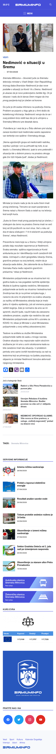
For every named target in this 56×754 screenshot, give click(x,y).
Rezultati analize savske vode (32, 499)
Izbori (14, 742)
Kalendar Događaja (33, 739)
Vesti (5, 57)
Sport (12, 739)
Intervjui (6, 742)
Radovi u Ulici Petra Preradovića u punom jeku (36, 387)
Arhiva (22, 742)
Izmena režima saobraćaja (30, 467)
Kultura (20, 739)
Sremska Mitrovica (19, 443)
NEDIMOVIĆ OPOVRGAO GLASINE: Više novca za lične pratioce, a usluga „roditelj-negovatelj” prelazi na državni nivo (37, 419)
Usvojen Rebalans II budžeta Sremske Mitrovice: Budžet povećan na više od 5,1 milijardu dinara (36, 402)
